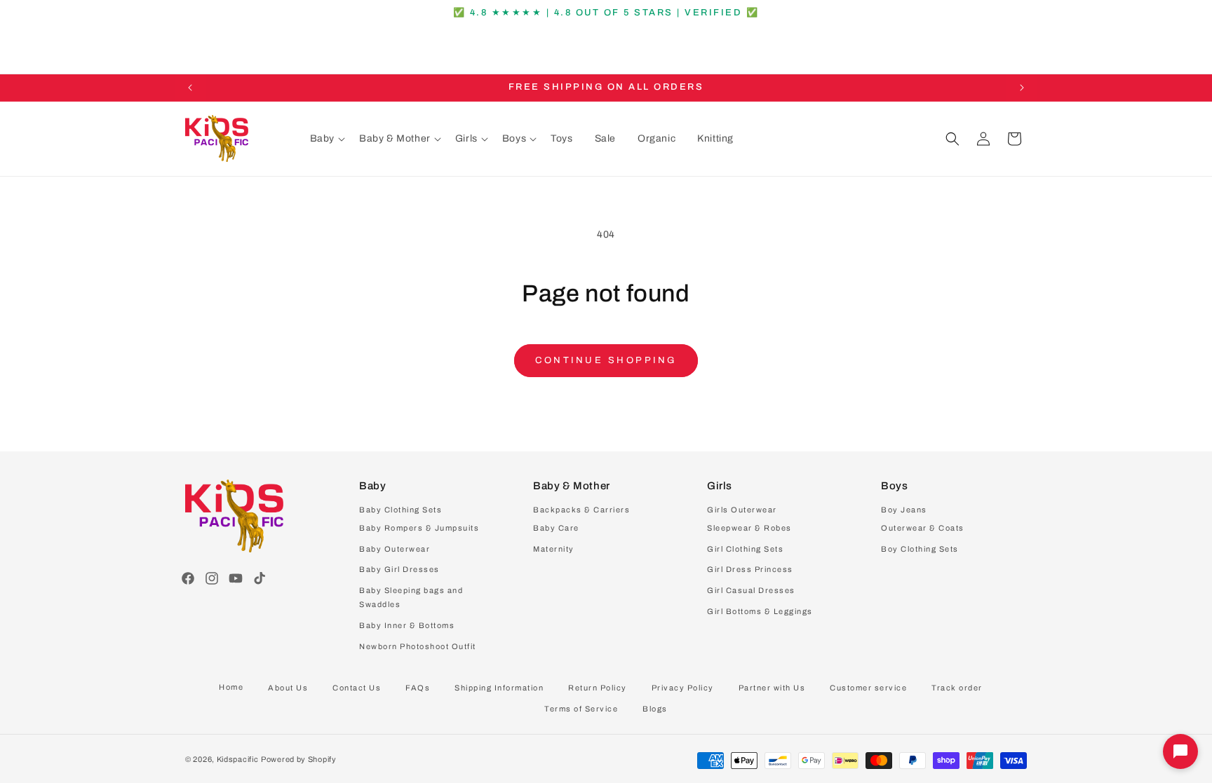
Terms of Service (581, 708)
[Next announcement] (1021, 87)
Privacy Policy (683, 687)
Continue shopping (606, 360)
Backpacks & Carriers (581, 509)
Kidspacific (238, 759)
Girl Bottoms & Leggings (760, 611)
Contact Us (356, 687)
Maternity (553, 549)
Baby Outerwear (394, 549)
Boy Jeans (904, 509)
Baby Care (556, 528)
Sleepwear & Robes (749, 528)
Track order (957, 687)
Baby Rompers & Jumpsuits (419, 528)
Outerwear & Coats (922, 528)
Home (231, 687)
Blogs (655, 708)
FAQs (417, 687)
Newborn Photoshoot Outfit (417, 646)
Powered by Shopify (299, 759)
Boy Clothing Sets (920, 549)
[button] (327, 138)
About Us (288, 687)
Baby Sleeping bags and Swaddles (411, 597)
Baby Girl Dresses (399, 569)
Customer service (868, 687)
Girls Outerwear (742, 509)
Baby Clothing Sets (400, 509)
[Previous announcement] (190, 87)
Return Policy (597, 687)
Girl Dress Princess (750, 569)
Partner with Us (772, 687)
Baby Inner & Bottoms (406, 625)
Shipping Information (499, 687)
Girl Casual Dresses (751, 590)
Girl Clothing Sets (745, 549)
